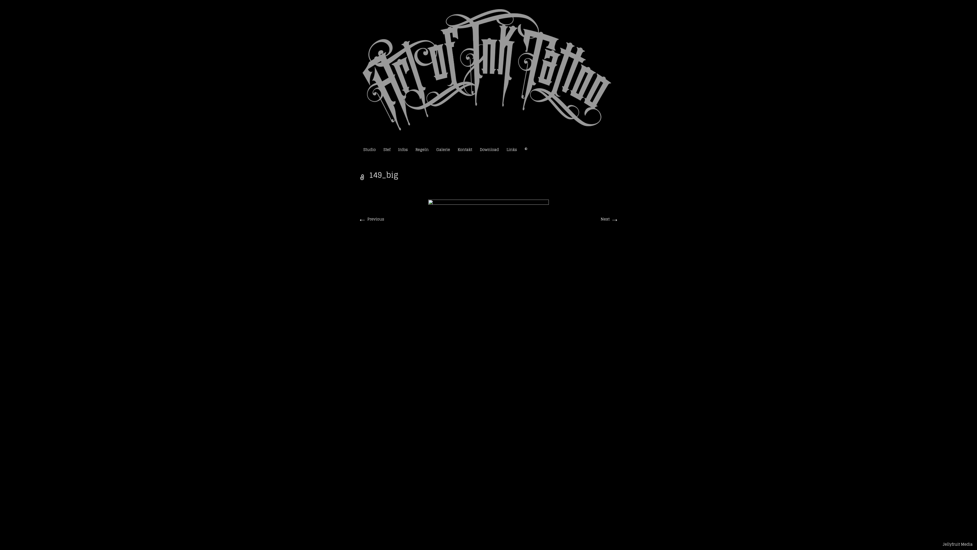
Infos (403, 149)
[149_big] (488, 291)
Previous (371, 219)
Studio (369, 149)
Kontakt (465, 149)
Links (512, 149)
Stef (387, 149)
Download (489, 149)
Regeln (422, 149)
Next (610, 219)
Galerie (443, 149)
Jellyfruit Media (958, 544)
